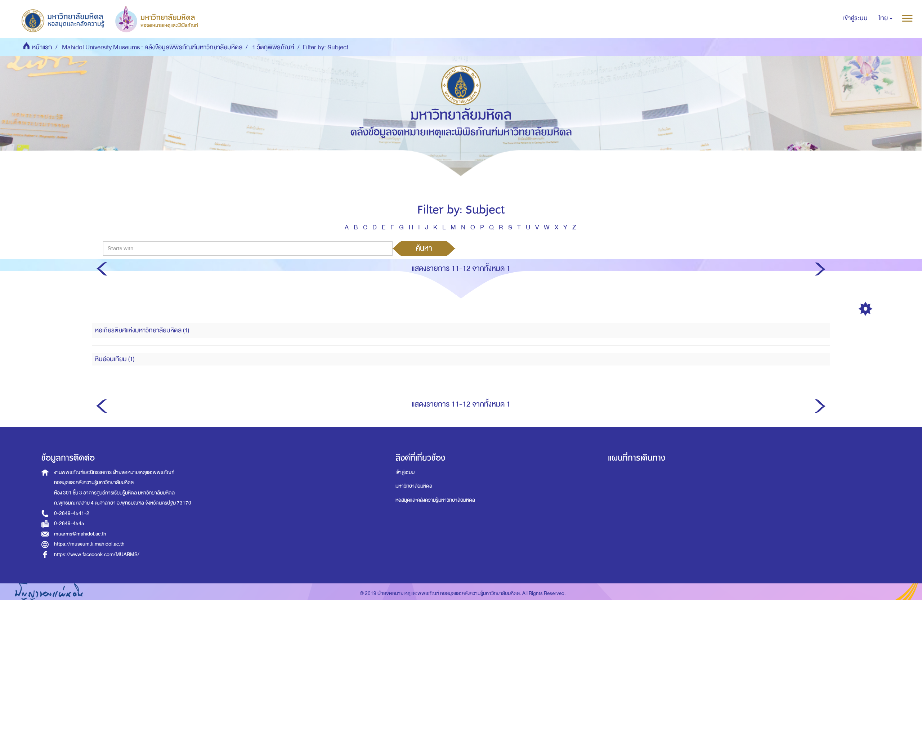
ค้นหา (424, 248)
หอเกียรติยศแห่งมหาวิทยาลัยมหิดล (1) (142, 330)
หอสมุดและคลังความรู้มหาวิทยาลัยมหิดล (435, 500)
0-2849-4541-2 (71, 513)
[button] (885, 18)
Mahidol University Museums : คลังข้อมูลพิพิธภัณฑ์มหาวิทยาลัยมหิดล (152, 47)
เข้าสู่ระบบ (405, 472)
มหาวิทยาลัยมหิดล (413, 485)
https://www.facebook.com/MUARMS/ (96, 554)
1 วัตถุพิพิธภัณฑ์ (273, 47)
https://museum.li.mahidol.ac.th (89, 543)
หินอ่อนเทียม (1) (114, 359)
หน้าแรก (42, 47)
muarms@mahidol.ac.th (80, 533)
